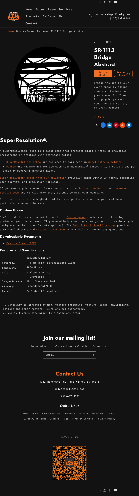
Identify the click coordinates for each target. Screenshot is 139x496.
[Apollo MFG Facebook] (110, 3)
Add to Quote (103, 73)
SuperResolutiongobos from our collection (33, 177)
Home (10, 31)
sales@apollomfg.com (115, 14)
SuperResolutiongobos (23, 162)
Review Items (123, 73)
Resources (98, 413)
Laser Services (51, 413)
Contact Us (70, 374)
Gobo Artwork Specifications (94, 225)
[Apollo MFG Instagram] (104, 3)
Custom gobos (76, 217)
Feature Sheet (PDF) (21, 243)
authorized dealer (87, 188)
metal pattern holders (105, 162)
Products (69, 413)
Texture (42, 31)
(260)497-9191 (120, 18)
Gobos (20, 31)
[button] (90, 15)
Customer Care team (50, 229)
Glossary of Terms (35, 418)
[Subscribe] (93, 354)
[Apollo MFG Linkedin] (99, 3)
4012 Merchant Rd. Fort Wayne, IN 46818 (69, 381)
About (110, 413)
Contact (54, 418)
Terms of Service (82, 418)
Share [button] (100, 116)
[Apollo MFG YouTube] (115, 3)
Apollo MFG (66, 437)
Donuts (11, 166)
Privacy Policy (106, 418)
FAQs (65, 418)
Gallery (83, 413)
